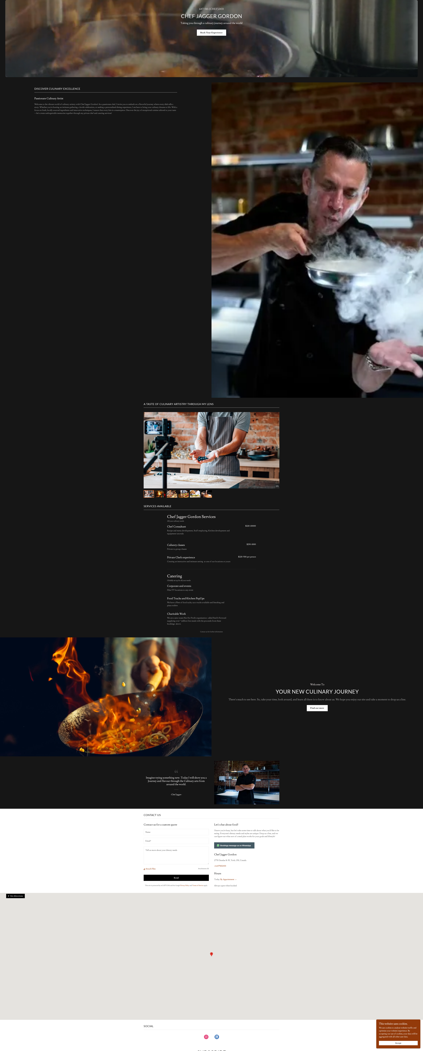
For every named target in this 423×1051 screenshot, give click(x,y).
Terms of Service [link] (197, 886)
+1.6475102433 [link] (220, 866)
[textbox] (176, 832)
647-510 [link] (203, 9)
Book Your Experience (211, 32)
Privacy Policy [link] (184, 886)
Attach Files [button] (151, 869)
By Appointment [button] (227, 879)
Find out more (317, 708)
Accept (398, 1043)
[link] (206, 1037)
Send (176, 878)
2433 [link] (221, 9)
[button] (145, 869)
